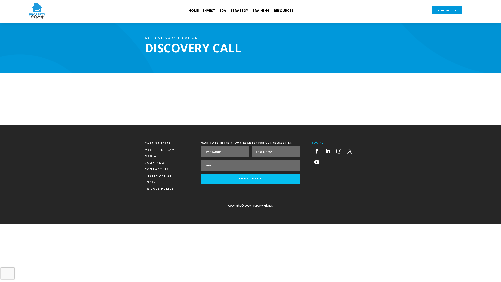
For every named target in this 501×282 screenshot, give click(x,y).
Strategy (239, 11)
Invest (209, 11)
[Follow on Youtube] (317, 162)
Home (194, 11)
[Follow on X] (349, 151)
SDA (223, 11)
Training (261, 11)
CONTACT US (447, 10)
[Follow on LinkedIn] (327, 151)
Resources (283, 11)
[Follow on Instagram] (338, 151)
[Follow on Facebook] (317, 151)
